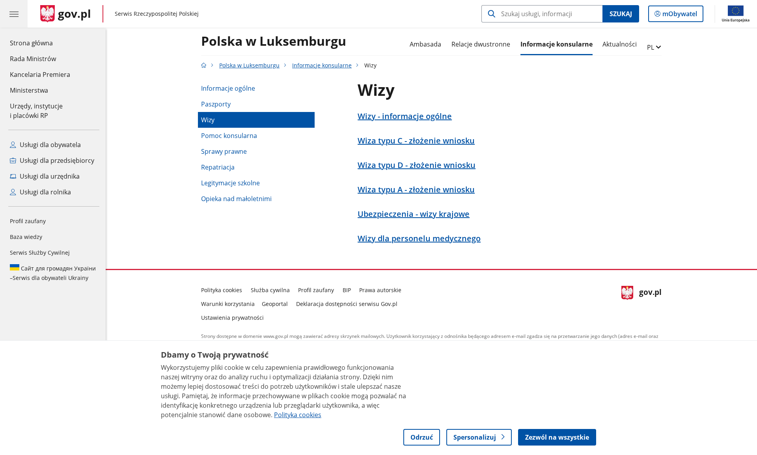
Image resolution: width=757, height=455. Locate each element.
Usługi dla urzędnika (49, 176)
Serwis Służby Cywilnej (40, 252)
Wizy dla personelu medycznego (419, 238)
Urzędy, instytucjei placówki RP (36, 111)
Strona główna (40, 42)
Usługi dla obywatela (49, 144)
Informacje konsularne (556, 44)
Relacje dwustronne (480, 44)
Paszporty (216, 104)
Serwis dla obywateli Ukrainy (53, 273)
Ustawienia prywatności (232, 317)
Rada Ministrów (33, 58)
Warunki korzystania (228, 304)
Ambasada (425, 44)
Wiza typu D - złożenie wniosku (416, 165)
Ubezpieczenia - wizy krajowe (414, 214)
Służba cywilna (270, 290)
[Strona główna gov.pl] (204, 65)
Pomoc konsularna (229, 135)
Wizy (207, 120)
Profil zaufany (28, 221)
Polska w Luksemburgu (273, 41)
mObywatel (679, 15)
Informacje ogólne (228, 88)
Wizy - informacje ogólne (405, 116)
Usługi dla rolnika (44, 192)
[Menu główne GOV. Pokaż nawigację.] (14, 14)
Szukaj (621, 13)
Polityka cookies (221, 290)
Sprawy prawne (224, 151)
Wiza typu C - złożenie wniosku (416, 141)
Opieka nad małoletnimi (236, 198)
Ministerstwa (29, 90)
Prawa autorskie (380, 290)
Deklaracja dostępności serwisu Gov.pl (346, 304)
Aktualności (619, 44)
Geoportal (275, 304)
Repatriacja (218, 167)
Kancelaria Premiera (40, 74)
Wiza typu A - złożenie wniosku (416, 190)
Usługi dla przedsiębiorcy (56, 160)
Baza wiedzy (26, 237)
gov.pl (650, 302)
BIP (347, 290)
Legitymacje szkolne (230, 183)
